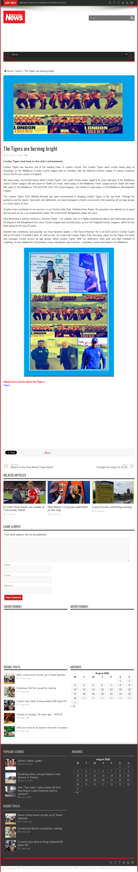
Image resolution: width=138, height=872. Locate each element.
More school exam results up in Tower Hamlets (41, 675)
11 (84, 689)
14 (111, 689)
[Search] (132, 18)
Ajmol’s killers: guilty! (30, 760)
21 (111, 694)
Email (7, 575)
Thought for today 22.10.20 (111, 466)
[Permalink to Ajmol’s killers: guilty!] (10, 769)
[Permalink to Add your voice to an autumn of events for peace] (9, 736)
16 (129, 689)
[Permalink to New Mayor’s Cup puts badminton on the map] (69, 502)
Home (10, 71)
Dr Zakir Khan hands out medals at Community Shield (23, 508)
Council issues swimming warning (112, 507)
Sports (18, 71)
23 (129, 694)
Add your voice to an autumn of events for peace (42, 2)
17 (75, 694)
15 (120, 689)
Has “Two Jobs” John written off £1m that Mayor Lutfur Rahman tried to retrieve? (39, 790)
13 (102, 689)
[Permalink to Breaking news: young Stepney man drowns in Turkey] (10, 782)
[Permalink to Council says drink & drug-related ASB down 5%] (9, 709)
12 (93, 689)
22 (120, 694)
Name (7, 564)
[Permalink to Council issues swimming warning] (113, 502)
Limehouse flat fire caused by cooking (36, 688)
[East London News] (14, 20)
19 (93, 694)
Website (8, 585)
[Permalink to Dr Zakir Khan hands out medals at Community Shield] (24, 502)
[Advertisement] (69, 37)
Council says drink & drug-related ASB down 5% (42, 701)
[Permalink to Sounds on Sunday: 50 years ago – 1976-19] (9, 723)
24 (75, 698)
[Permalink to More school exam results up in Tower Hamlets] (9, 683)
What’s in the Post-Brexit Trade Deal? (32, 466)
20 (102, 694)
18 (84, 694)
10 (75, 689)
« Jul (72, 706)
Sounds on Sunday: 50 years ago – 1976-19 (39, 714)
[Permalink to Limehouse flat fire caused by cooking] (9, 696)
